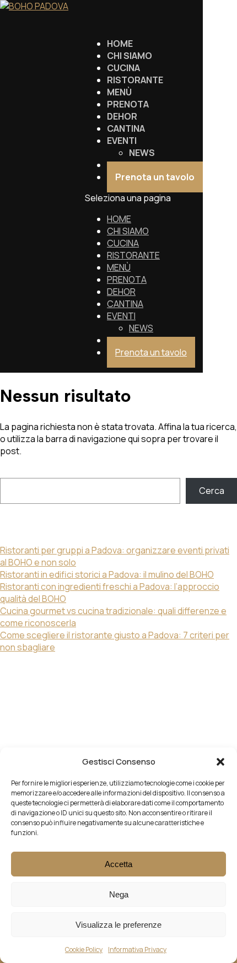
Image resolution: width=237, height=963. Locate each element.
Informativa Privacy (137, 949)
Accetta (118, 864)
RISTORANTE (133, 255)
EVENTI (121, 316)
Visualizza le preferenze (118, 924)
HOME (119, 219)
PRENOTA (127, 279)
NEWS (141, 328)
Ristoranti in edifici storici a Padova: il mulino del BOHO (107, 574)
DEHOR (121, 292)
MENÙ (119, 267)
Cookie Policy (84, 949)
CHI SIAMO (128, 231)
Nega (118, 894)
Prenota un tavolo (151, 352)
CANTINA (125, 304)
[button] (220, 761)
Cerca (12, 472)
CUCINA (123, 243)
